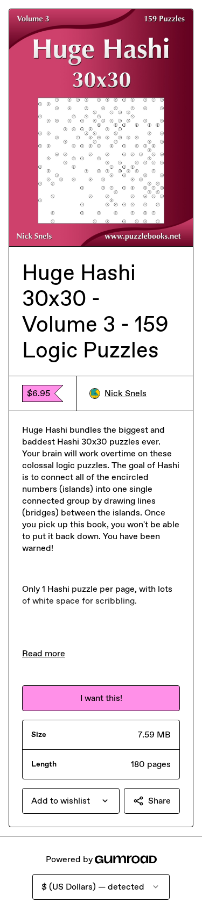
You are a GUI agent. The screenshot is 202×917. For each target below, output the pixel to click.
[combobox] (71, 801)
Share (159, 801)
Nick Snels (126, 393)
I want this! (101, 698)
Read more (43, 653)
